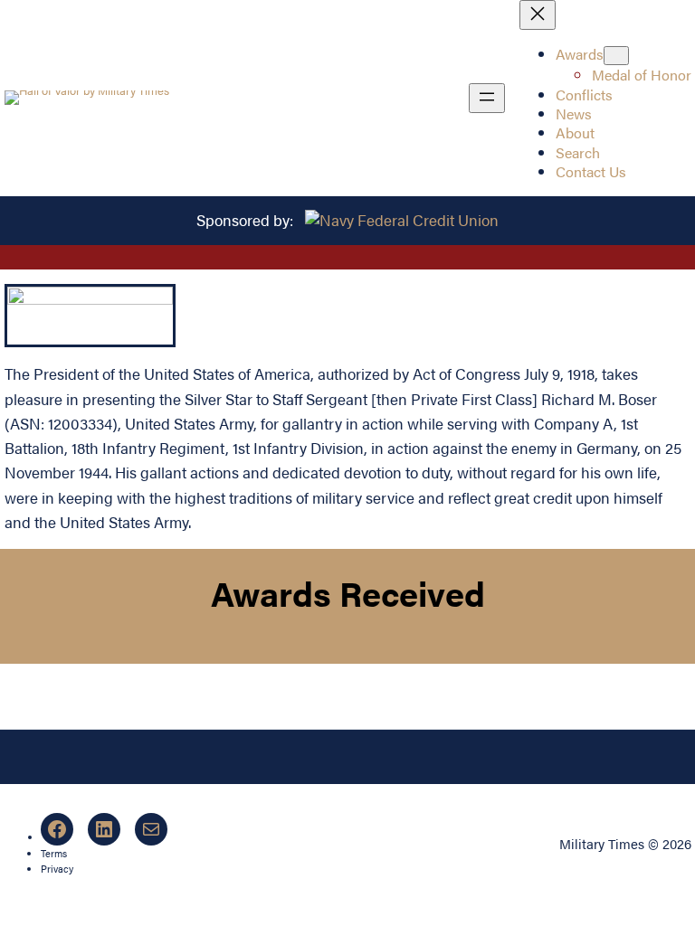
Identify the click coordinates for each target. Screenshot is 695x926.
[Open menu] (487, 98)
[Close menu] (537, 15)
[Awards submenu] (616, 55)
